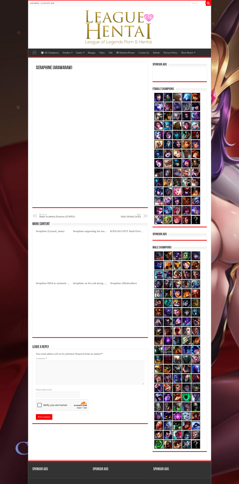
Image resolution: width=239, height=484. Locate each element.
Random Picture (127, 52)
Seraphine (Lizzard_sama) (50, 231)
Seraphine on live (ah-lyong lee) (90, 283)
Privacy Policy (170, 52)
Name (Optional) (44, 389)
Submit (156, 52)
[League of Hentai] (119, 26)
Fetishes (66, 52)
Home (34, 52)
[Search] (208, 3)
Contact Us (144, 52)
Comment (41, 358)
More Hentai (187, 52)
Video (102, 52)
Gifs (111, 52)
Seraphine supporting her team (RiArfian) (95, 231)
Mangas (91, 52)
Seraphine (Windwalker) (123, 283)
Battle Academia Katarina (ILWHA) (57, 215)
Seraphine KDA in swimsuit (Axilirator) (57, 283)
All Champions (51, 52)
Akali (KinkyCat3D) (131, 215)
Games (79, 52)
